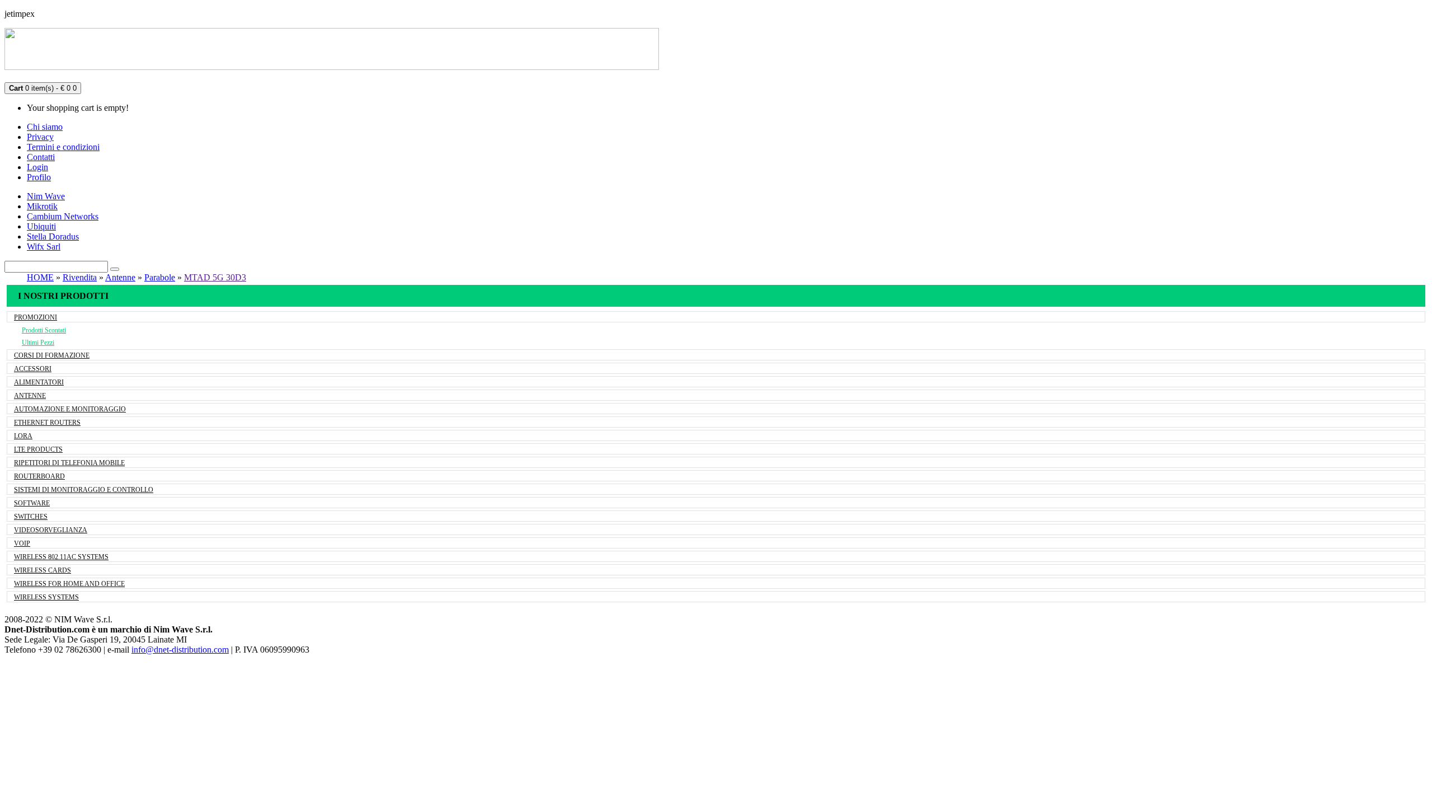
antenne (30, 396)
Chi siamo (45, 127)
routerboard (39, 476)
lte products (38, 449)
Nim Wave (46, 196)
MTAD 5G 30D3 (215, 277)
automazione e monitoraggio (70, 409)
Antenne (120, 277)
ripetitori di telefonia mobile (69, 463)
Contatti (41, 157)
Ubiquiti (41, 226)
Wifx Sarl (43, 246)
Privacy (40, 137)
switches (31, 517)
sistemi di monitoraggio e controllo (83, 490)
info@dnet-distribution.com (180, 649)
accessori (32, 369)
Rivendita (80, 277)
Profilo (39, 177)
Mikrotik (42, 206)
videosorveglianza (50, 530)
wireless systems (46, 597)
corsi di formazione (52, 355)
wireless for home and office (69, 584)
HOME (40, 277)
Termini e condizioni (63, 147)
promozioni (35, 317)
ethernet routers (47, 423)
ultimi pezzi (38, 342)
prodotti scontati (44, 330)
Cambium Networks (62, 216)
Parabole (159, 277)
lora (23, 436)
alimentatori (39, 382)
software (32, 503)
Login (37, 167)
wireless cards (42, 570)
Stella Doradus (53, 236)
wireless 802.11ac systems (61, 557)
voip (22, 543)
